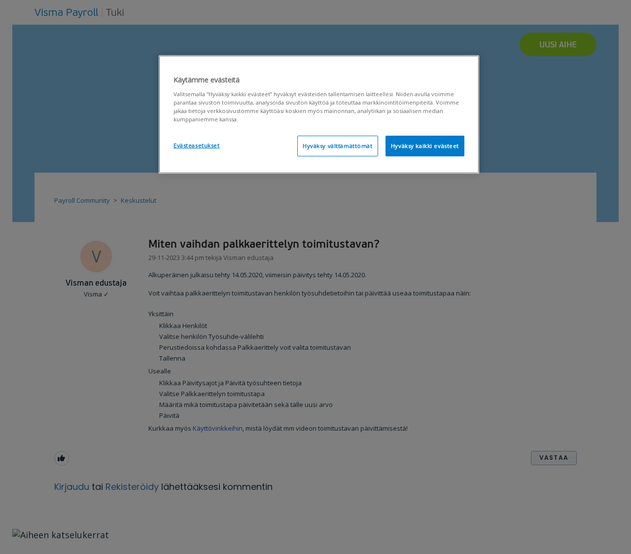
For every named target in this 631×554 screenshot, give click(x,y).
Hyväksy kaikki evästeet (425, 145)
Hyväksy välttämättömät (338, 145)
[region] (319, 114)
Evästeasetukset (197, 145)
